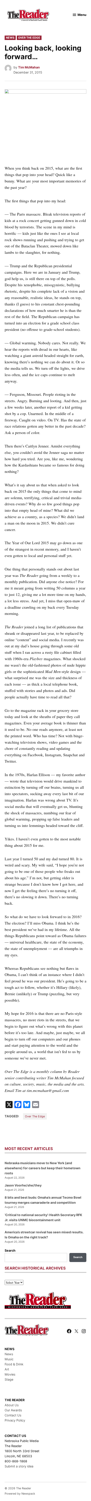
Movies (10, 1374)
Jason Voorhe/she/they (23, 1185)
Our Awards (13, 1410)
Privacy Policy (15, 1420)
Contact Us (13, 1415)
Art (7, 1369)
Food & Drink (14, 1364)
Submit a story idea (19, 1466)
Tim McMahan (29, 67)
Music (9, 1359)
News (10, 37)
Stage (9, 1379)
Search (10, 1250)
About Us (12, 1405)
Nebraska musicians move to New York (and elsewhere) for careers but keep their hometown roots (42, 1168)
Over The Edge (29, 37)
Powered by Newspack (20, 1493)
